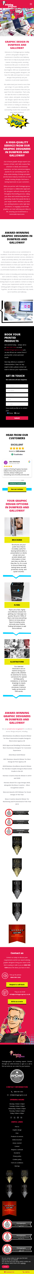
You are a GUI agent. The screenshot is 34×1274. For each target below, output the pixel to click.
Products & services (17, 1136)
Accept (5, 1266)
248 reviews (20, 451)
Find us (17, 1126)
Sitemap (17, 1166)
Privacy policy (17, 1156)
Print (17, 1133)
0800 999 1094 (11, 347)
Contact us (17, 952)
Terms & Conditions (17, 1163)
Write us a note (17, 1001)
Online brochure (17, 1140)
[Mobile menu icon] (31, 4)
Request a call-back (17, 984)
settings (23, 1263)
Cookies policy (17, 1159)
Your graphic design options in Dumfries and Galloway (17, 505)
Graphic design (17, 1130)
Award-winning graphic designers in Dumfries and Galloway (17, 717)
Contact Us (10, 1272)
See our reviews (17, 489)
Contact (17, 1146)
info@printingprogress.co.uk (13, 350)
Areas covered (17, 1143)
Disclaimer (17, 1153)
